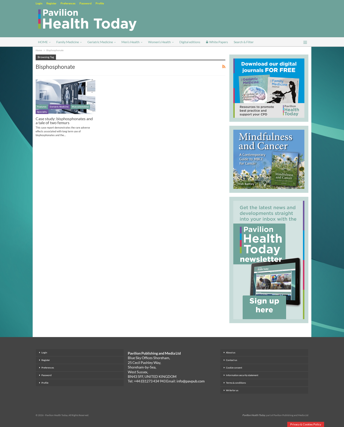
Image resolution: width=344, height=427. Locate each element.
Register (51, 3)
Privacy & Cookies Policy (305, 424)
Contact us (231, 360)
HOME (43, 42)
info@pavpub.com (191, 381)
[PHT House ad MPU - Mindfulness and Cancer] (268, 158)
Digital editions (189, 42)
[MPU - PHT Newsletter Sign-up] (268, 259)
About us (230, 352)
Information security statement (242, 375)
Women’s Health (159, 42)
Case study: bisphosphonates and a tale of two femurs (64, 120)
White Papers (218, 42)
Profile (100, 3)
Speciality (42, 112)
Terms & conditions (236, 382)
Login (39, 3)
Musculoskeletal (80, 106)
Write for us (232, 390)
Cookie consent (234, 367)
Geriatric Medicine (100, 42)
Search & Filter (244, 42)
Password (85, 3)
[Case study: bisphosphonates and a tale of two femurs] (65, 96)
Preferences (68, 3)
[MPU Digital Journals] (268, 87)
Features (41, 106)
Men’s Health (130, 42)
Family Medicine (67, 42)
